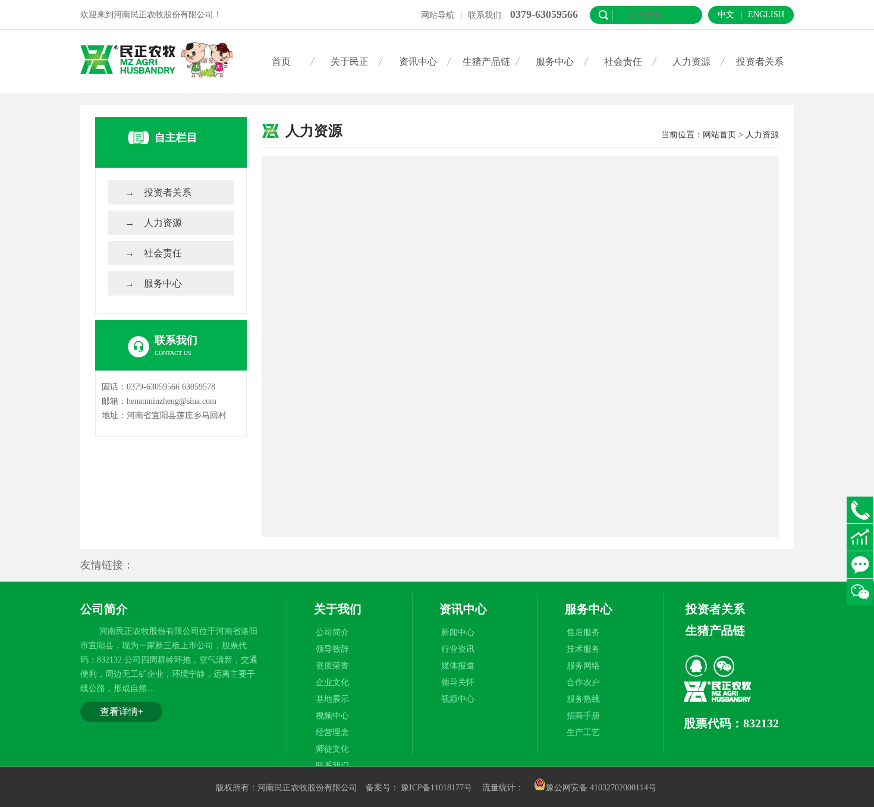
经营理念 (332, 732)
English (766, 14)
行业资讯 (457, 649)
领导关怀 (457, 682)
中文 (726, 14)
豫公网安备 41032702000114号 (601, 787)
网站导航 (437, 15)
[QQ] (696, 666)
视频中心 (332, 715)
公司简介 (332, 632)
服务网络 (583, 665)
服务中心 (555, 61)
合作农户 (583, 682)
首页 (281, 61)
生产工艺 (583, 732)
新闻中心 (457, 632)
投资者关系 (760, 61)
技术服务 (583, 649)
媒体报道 (457, 665)
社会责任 (623, 61)
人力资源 (691, 61)
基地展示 (332, 699)
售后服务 (583, 632)
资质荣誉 (332, 665)
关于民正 (350, 61)
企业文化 (332, 682)
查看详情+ (121, 711)
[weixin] (723, 666)
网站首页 (719, 134)
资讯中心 (418, 61)
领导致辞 (332, 649)
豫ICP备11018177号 (436, 787)
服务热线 (583, 699)
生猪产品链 (486, 61)
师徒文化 (332, 749)
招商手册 (583, 715)
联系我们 (484, 15)
